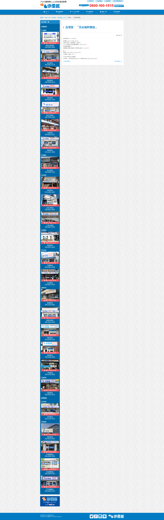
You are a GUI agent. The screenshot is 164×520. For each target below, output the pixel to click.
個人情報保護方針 (49, 515)
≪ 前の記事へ (67, 61)
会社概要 (42, 515)
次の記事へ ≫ (118, 61)
